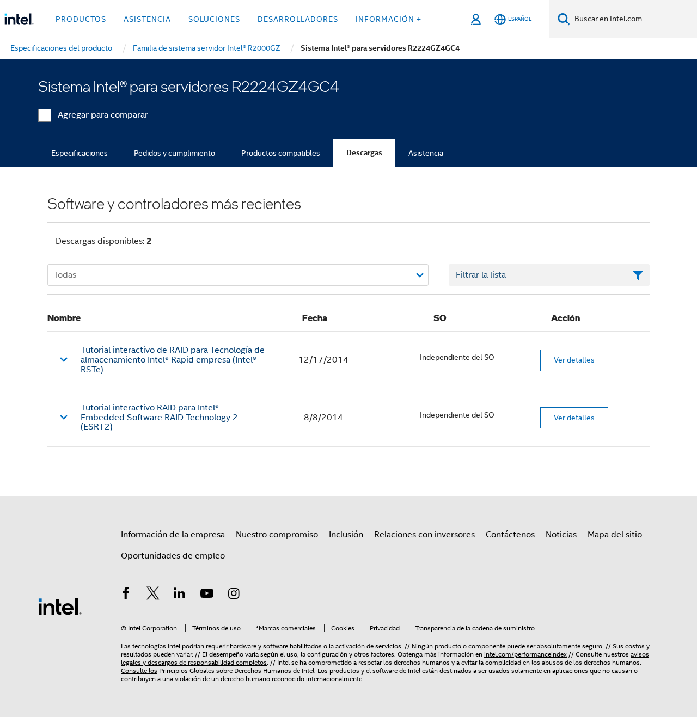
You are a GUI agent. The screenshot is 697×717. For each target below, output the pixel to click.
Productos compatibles (280, 153)
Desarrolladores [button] (298, 19)
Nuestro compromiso (277, 534)
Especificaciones (79, 153)
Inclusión (346, 534)
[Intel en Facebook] (126, 595)
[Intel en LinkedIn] (179, 595)
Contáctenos (510, 534)
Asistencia (425, 153)
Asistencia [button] (147, 19)
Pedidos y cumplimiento (174, 153)
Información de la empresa (173, 534)
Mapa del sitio (615, 534)
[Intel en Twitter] (153, 595)
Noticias (561, 534)
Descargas (364, 153)
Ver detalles (574, 360)
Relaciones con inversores (424, 534)
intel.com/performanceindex (525, 654)
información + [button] (388, 19)
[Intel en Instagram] (233, 595)
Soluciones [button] (214, 19)
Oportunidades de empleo (173, 555)
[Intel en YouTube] (207, 595)
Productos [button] (81, 19)
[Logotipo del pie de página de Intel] (60, 605)
